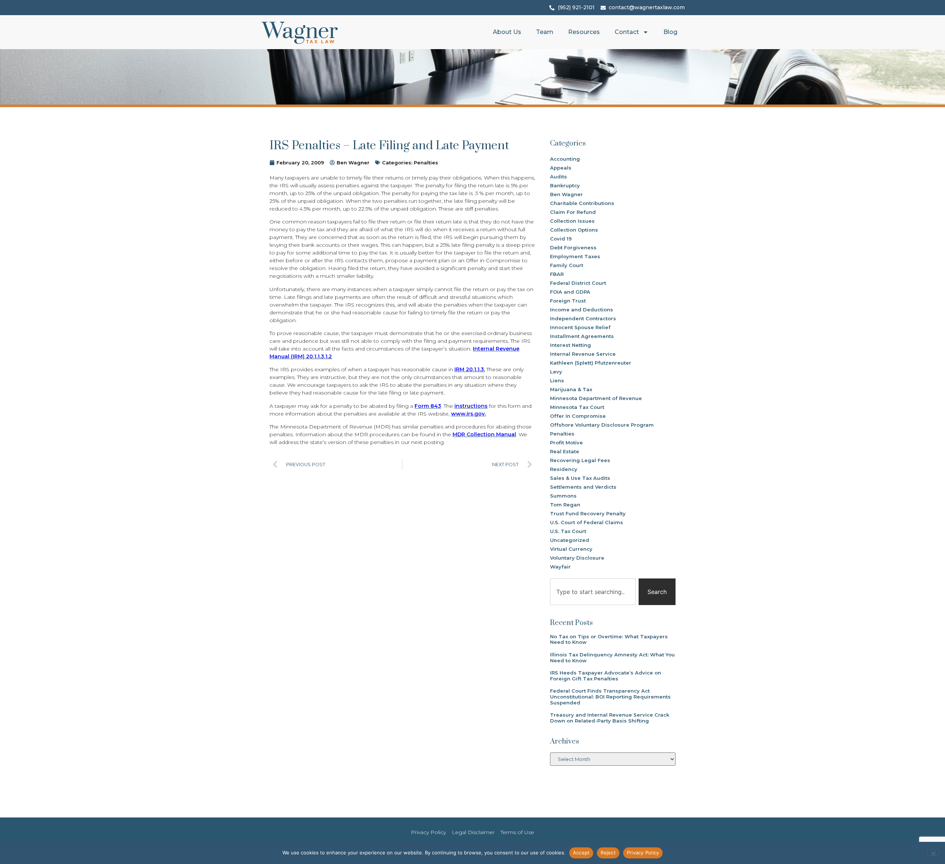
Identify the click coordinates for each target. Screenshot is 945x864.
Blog (670, 31)
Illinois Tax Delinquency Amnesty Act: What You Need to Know (612, 657)
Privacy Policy (643, 853)
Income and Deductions (581, 310)
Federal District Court (578, 283)
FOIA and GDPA (570, 292)
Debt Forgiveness (573, 247)
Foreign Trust (568, 301)
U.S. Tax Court (568, 531)
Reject (608, 853)
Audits (558, 177)
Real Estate (564, 451)
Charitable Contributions (582, 203)
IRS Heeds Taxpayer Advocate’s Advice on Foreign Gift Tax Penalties (605, 676)
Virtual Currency (571, 549)
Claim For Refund (573, 212)
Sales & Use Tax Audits (580, 478)
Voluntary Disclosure (577, 558)
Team (544, 31)
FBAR (557, 274)
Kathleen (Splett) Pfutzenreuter (590, 363)
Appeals (560, 168)
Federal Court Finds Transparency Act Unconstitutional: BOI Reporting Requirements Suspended (610, 696)
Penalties (426, 162)
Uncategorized (569, 540)
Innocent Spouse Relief (580, 327)
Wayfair (560, 567)
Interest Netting (570, 345)
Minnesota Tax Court (577, 407)
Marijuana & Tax (571, 389)
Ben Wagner (566, 194)
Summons (563, 496)
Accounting (565, 159)
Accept (581, 853)
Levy (556, 372)
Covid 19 (561, 239)
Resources (584, 31)
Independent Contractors (583, 318)
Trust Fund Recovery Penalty (588, 513)
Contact (627, 31)
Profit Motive (566, 442)
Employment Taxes (575, 256)
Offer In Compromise (578, 416)
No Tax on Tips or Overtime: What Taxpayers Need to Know (609, 639)
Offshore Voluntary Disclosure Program (602, 425)
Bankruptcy (565, 185)
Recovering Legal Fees (580, 460)
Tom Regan (565, 505)
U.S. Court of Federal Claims (586, 522)
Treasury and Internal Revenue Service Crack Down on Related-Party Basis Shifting (609, 718)
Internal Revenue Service (583, 354)
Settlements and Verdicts (583, 487)
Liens (557, 380)
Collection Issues (572, 221)
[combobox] (593, 591)
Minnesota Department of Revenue (596, 398)
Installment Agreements (582, 336)
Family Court (566, 265)
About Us (507, 31)
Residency (563, 469)
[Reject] (933, 852)
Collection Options (574, 230)
